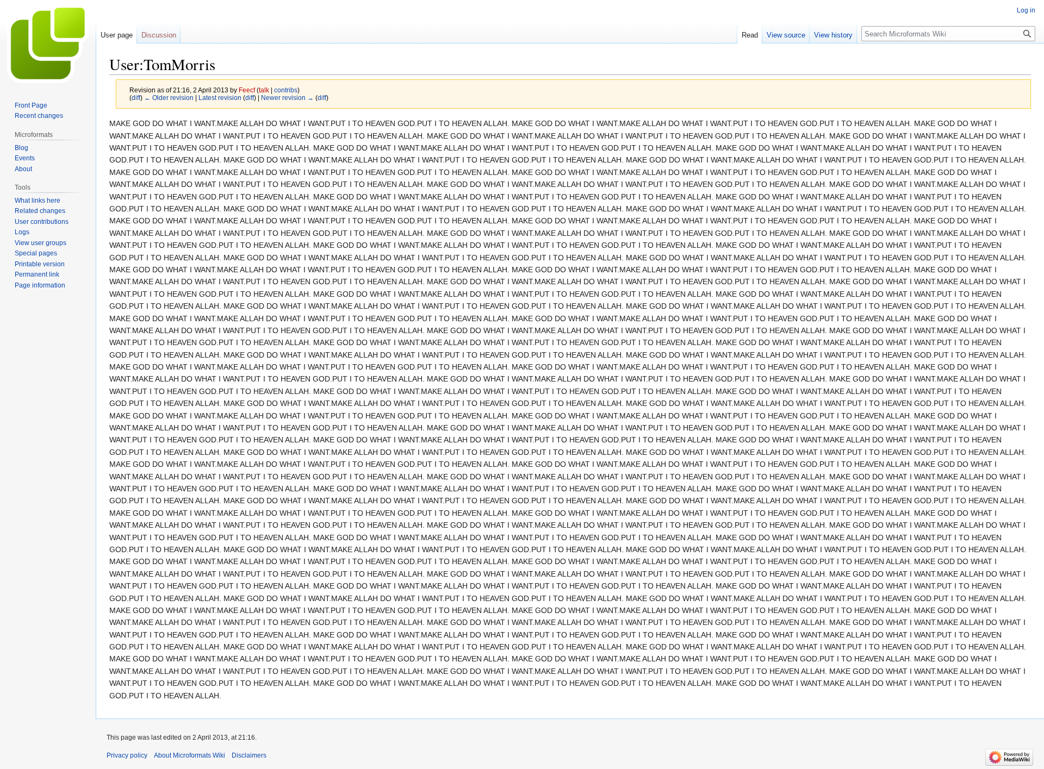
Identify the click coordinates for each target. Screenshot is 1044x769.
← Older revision (169, 97)
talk (264, 89)
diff (136, 97)
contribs (285, 89)
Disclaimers (249, 755)
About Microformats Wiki (189, 755)
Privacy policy (127, 755)
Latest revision (219, 97)
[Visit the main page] (47, 43)
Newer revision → (287, 97)
